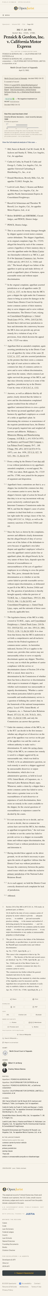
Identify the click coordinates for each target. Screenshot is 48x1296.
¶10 (5, 346)
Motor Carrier (38, 251)
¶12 (5, 461)
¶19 (5, 883)
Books (4, 1247)
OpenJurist (6, 24)
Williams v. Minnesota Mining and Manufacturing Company (23, 435)
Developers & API (8, 1260)
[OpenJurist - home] (24, 8)
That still (5, 1154)
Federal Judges (8, 1232)
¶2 (6, 161)
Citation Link (22, 1014)
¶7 (6, 224)
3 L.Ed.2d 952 (25, 601)
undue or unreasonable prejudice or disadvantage (20, 1157)
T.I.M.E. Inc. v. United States (20, 597)
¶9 (6, 284)
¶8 (6, 230)
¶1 (6, 149)
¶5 (6, 203)
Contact (37, 1283)
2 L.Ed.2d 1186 (19, 717)
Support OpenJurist (24, 1273)
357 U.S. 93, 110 (21, 714)
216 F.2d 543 (36, 319)
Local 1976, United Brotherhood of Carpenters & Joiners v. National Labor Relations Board (22, 87)
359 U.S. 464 (39, 597)
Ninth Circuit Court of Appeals (24, 68)
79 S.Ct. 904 (12, 601)
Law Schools (7, 1238)
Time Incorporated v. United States (23, 90)
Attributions (24, 1287)
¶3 (6, 177)
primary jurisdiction (15, 873)
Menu (7, 15)
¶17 (5, 819)
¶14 (5, 531)
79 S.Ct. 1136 (13, 631)
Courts (4, 1235)
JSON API (6, 1266)
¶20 (5, 895)
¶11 (5, 393)
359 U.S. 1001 (39, 627)
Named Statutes (8, 1241)
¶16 (5, 727)
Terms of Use (36, 1287)
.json (13, 1168)
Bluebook (38, 1014)
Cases (4, 1223)
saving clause (37, 748)
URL (8, 1014)
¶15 (5, 617)
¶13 (5, 484)
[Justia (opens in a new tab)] (30, 1214)
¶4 (6, 187)
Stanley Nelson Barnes (17, 1069)
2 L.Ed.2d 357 (23, 455)
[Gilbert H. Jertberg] (4, 1064)
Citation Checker (8, 1250)
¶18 (5, 853)
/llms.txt (5, 1263)
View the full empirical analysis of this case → (19, 142)
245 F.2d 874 (29, 448)
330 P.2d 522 (17, 627)
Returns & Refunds (9, 1287)
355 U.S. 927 (33, 452)
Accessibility (25, 1283)
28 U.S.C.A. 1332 (30, 387)
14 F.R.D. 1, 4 (23, 438)
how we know (14, 101)
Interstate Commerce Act (25, 258)
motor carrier (7, 1145)
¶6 (6, 215)
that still (41, 461)
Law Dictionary (8, 1229)
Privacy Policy (7, 1290)
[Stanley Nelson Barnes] (4, 1070)
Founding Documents (10, 1244)
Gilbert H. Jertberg (15, 1063)
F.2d (23, 24)
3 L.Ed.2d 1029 (27, 631)
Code (4, 1226)
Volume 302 (16, 24)
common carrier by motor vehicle (14, 1143)
